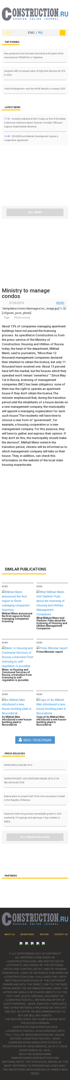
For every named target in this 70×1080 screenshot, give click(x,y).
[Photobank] (21, 944)
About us (9, 934)
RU (40, 32)
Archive (44, 934)
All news (35, 212)
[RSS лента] (37, 944)
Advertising (27, 934)
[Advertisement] (24, 177)
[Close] (62, 33)
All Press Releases (35, 837)
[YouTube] (26, 944)
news (60, 303)
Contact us (61, 934)
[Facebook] (43, 944)
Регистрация (42, 739)
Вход (27, 739)
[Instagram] (32, 944)
